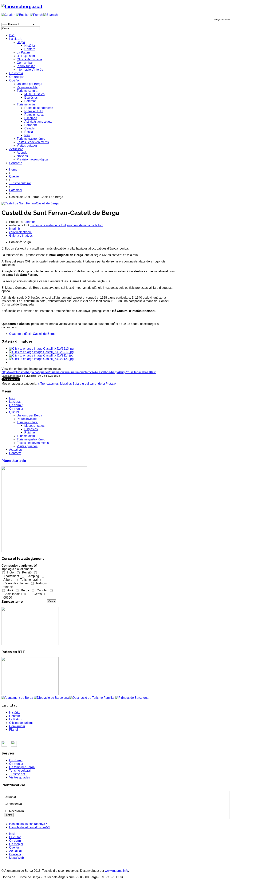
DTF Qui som (26, 55)
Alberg (7, 579)
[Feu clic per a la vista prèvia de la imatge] (30, 203)
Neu (27, 135)
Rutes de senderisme (38, 107)
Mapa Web (16, 857)
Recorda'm (16, 811)
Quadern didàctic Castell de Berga (32, 333)
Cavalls (29, 128)
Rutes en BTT (33, 111)
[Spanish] (50, 15)
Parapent (30, 125)
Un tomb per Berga (29, 83)
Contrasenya (13, 803)
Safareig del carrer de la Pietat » (94, 383)
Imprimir (14, 228)
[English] (22, 15)
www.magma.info (116, 870)
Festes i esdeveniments (33, 142)
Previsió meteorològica (32, 159)
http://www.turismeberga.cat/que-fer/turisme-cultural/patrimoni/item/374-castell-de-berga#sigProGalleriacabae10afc (79, 372)
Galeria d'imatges (21, 235)
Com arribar (25, 62)
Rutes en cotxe (34, 114)
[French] (36, 15)
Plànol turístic (26, 66)
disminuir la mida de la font (48, 225)
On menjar (16, 77)
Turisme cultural (27, 90)
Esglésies (31, 97)
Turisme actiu (26, 104)
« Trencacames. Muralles (55, 383)
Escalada (30, 118)
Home (13, 169)
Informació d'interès (30, 69)
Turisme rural (29, 579)
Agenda (22, 152)
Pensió (27, 572)
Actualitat (16, 149)
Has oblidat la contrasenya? (28, 823)
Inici (11, 35)
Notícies (22, 156)
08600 (7, 597)
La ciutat (15, 39)
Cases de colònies (16, 583)
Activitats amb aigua (38, 121)
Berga (21, 42)
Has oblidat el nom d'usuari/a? (29, 827)
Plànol (13, 729)
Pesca (28, 131)
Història (29, 45)
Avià (10, 590)
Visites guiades (27, 145)
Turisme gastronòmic (31, 138)
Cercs (38, 594)
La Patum (23, 52)
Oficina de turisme (21, 722)
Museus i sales (34, 94)
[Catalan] (8, 15)
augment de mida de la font (85, 225)
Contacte (15, 163)
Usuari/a (10, 796)
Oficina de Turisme (29, 59)
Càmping (33, 576)
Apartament (11, 576)
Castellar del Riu (14, 594)
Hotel (10, 572)
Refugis (41, 583)
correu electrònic (20, 232)
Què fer (14, 80)
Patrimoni (30, 101)
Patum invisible (27, 87)
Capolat (42, 590)
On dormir (16, 73)
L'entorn (29, 49)
